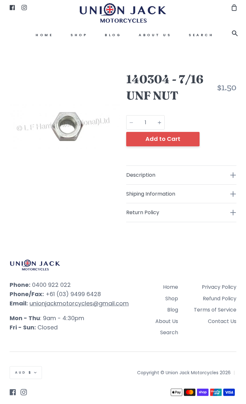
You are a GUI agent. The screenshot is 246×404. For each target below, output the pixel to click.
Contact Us (222, 321)
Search (201, 35)
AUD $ (23, 372)
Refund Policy (219, 298)
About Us (155, 35)
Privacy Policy (219, 287)
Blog (113, 35)
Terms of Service (215, 309)
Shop (78, 35)
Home (44, 35)
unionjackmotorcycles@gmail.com (79, 303)
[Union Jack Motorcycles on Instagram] (23, 392)
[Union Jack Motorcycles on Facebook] (13, 392)
